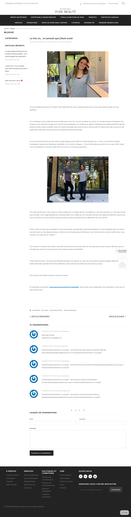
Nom (31, 419)
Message (33, 428)
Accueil (6, 28)
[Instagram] (85, 476)
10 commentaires (64, 42)
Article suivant (116, 316)
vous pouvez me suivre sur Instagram (64, 287)
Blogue (12, 28)
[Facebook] (80, 476)
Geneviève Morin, (57, 310)
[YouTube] (95, 476)
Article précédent (40, 316)
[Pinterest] (90, 476)
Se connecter (113, 3)
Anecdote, (36, 310)
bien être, (45, 310)
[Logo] (65, 10)
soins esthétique (70, 310)
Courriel (82, 419)
